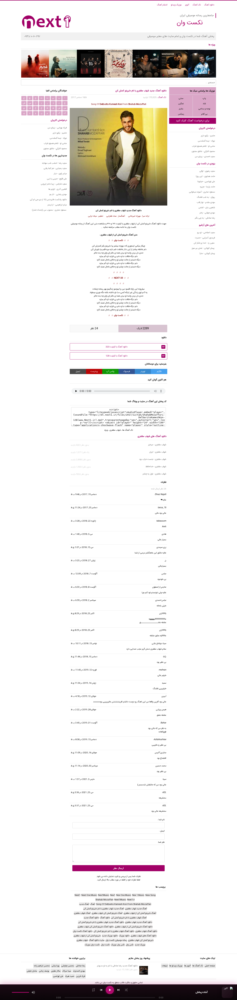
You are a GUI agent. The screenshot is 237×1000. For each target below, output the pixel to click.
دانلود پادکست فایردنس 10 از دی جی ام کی (48, 199)
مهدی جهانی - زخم (207, 213)
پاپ (204, 98)
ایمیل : (162, 831)
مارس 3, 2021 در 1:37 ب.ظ (83, 779)
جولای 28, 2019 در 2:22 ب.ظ (83, 709)
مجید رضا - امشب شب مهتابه (54, 163)
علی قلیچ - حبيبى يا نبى (57, 179)
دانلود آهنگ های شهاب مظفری (152, 436)
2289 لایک (143, 328)
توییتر (143, 371)
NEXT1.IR (118, 278)
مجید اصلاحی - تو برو (206, 232)
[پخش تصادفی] (126, 990)
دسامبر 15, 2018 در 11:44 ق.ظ (84, 656)
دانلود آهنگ (209, 5)
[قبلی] (101, 990)
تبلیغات (165, 966)
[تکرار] (93, 990)
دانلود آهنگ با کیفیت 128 (135, 356)
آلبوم (187, 5)
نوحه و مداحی (204, 109)
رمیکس (181, 114)
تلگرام (159, 371)
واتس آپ (110, 371)
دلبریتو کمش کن (121, 235)
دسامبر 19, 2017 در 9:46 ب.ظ (84, 494)
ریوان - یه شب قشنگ (206, 197)
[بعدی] (118, 990)
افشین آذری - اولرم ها (57, 189)
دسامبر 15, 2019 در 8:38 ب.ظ (84, 739)
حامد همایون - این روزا (205, 176)
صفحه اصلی (210, 966)
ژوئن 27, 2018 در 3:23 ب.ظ (83, 560)
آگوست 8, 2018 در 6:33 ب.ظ (83, 587)
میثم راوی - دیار (60, 173)
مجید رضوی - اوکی (207, 171)
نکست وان (118, 240)
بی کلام (204, 114)
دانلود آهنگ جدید (134, 210)
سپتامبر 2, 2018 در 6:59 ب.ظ (83, 600)
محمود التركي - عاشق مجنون (203, 151)
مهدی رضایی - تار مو (58, 194)
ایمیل (78, 371)
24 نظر (94, 328)
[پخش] (110, 990)
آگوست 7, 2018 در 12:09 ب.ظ (84, 573)
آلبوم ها (187, 966)
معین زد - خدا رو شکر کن (204, 243)
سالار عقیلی (56, 971)
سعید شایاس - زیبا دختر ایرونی (54, 184)
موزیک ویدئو (176, 5)
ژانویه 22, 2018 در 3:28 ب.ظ (83, 521)
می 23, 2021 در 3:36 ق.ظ (82, 792)
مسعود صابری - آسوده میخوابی (202, 192)
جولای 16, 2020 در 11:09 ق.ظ (84, 752)
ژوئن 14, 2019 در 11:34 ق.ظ (83, 683)
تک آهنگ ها (127, 430)
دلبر (109, 246)
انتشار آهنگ (162, 5)
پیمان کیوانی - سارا (207, 253)
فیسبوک (126, 371)
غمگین (181, 103)
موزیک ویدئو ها (176, 966)
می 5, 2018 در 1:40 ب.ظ (82, 534)
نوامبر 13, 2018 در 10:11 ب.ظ (84, 643)
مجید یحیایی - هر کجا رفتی (55, 168)
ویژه (106, 430)
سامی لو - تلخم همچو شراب (203, 146)
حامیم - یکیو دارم (208, 135)
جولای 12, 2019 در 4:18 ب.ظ (83, 696)
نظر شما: (161, 842)
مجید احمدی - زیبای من (205, 156)
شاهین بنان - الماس (206, 207)
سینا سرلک (66, 971)
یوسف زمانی (44, 971)
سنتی (181, 98)
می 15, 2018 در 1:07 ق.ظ (82, 547)
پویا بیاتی (56, 966)
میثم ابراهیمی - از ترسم (57, 205)
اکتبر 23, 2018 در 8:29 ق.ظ (82, 613)
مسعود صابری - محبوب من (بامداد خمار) (49, 210)
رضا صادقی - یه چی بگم (205, 218)
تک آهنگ (197, 5)
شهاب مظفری (120, 210)
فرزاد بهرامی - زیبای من (57, 127)
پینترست (94, 371)
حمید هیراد (69, 976)
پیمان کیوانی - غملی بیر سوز (203, 248)
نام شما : (161, 819)
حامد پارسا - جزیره (207, 187)
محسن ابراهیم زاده (42, 966)
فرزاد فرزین (80, 976)
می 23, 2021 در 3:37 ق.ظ (82, 805)
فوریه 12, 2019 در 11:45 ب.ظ (84, 670)
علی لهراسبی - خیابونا (206, 181)
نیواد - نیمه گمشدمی (206, 141)
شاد (204, 103)
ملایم (181, 109)
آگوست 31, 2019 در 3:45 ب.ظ (84, 723)
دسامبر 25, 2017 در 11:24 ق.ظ (84, 507)
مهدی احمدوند (79, 971)
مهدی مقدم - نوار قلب (206, 202)
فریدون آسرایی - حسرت (205, 238)
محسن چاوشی (67, 966)
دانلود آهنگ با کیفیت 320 (135, 347)
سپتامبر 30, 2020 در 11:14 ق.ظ (84, 766)
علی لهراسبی (58, 976)
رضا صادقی (80, 966)
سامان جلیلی (32, 971)
